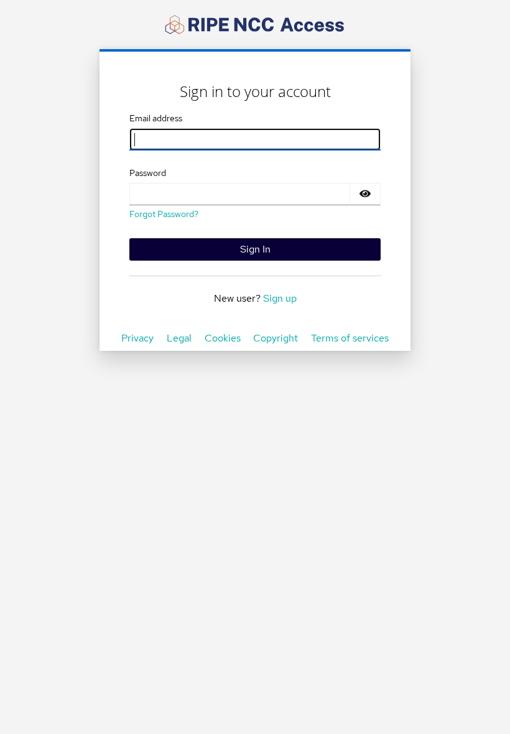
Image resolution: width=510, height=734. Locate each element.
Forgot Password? (163, 214)
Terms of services (350, 338)
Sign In (255, 249)
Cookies (223, 338)
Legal (179, 338)
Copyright (275, 338)
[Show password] (365, 194)
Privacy (137, 338)
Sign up (280, 298)
